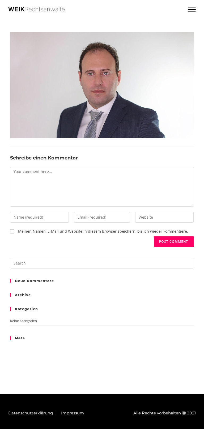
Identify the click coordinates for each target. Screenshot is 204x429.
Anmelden (18, 348)
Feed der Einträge (24, 354)
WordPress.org (21, 366)
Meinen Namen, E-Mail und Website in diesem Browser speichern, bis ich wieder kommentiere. (103, 231)
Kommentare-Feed (25, 360)
